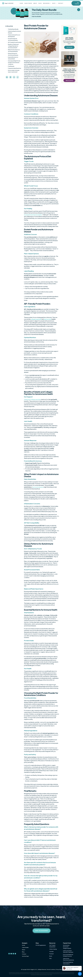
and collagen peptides (34, 399)
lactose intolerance (38, 487)
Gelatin (26, 399)
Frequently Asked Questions (14, 68)
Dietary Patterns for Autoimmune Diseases (12, 54)
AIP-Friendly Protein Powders (14, 42)
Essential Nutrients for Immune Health (12, 58)
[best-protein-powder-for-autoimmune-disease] (78, 10)
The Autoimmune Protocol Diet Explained (13, 35)
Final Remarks (10, 66)
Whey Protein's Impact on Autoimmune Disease (13, 50)
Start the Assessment (41, 930)
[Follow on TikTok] (13, 944)
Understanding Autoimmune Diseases (14, 32)
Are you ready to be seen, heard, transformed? (13, 71)
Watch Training (69, 80)
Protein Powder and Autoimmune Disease (12, 39)
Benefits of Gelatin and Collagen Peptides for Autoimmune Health (13, 46)
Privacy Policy (59, 969)
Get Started (77, 3)
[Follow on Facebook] (9, 944)
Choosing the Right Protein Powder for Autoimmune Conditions (13, 62)
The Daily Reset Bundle (12, 29)
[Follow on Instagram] (15, 944)
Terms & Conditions (51, 969)
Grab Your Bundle (36, 16)
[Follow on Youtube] (11, 944)
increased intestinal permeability (33, 214)
